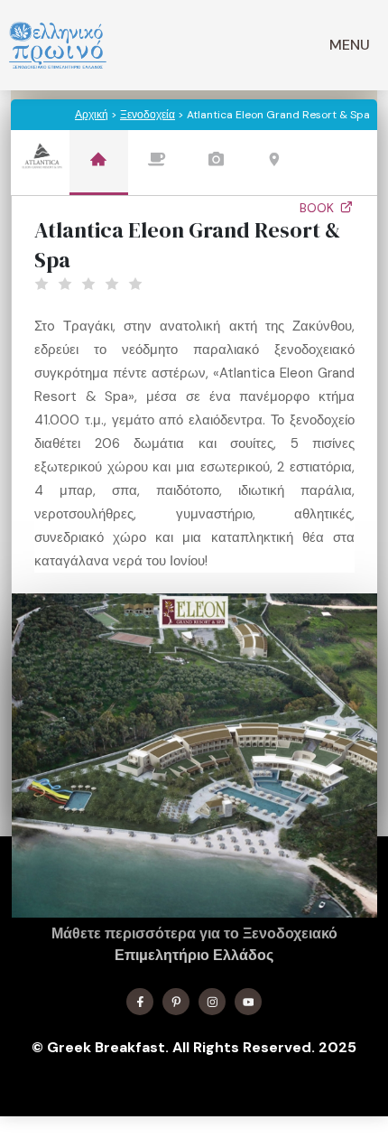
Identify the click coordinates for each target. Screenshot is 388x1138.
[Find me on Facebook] (139, 1001)
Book (318, 208)
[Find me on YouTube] (248, 1001)
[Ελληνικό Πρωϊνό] (57, 45)
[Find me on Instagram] (212, 1001)
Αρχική (91, 114)
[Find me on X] (175, 1001)
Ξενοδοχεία (147, 114)
